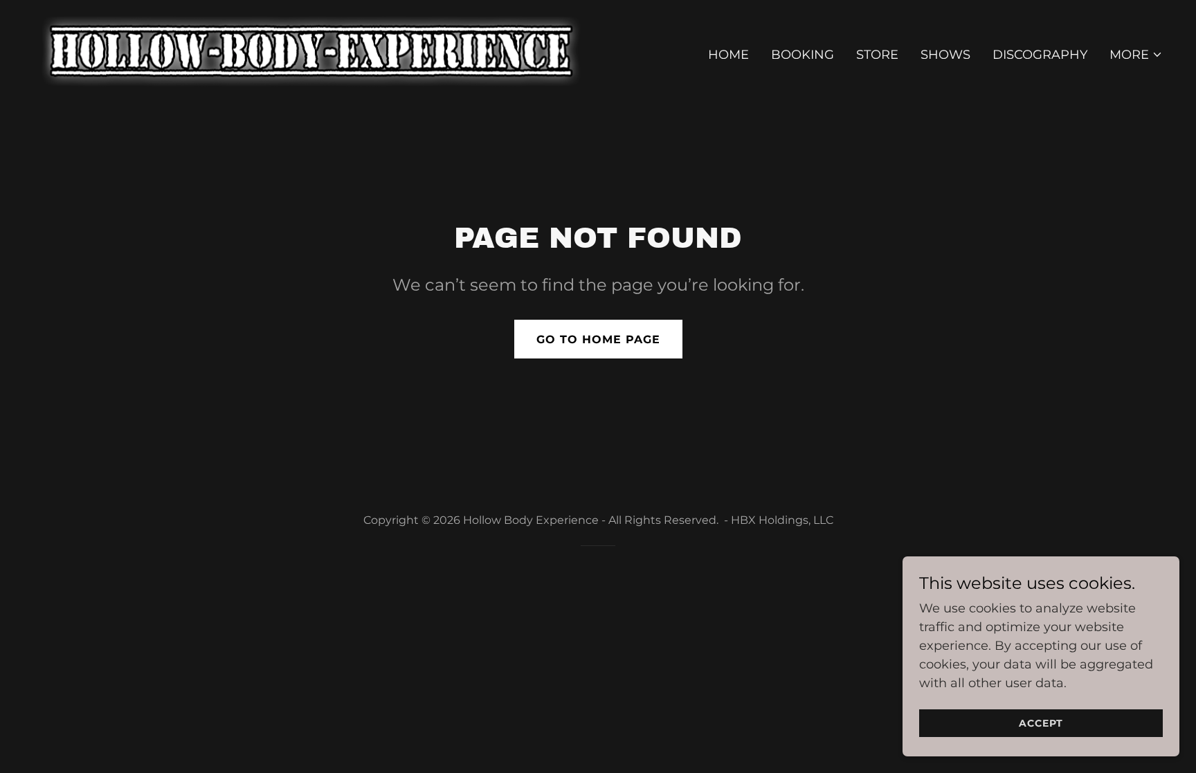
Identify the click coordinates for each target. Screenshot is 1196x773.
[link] (308, 52)
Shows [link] (945, 54)
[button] (1136, 54)
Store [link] (877, 54)
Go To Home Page (598, 339)
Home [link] (728, 54)
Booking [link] (802, 54)
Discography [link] (1040, 54)
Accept (1041, 723)
